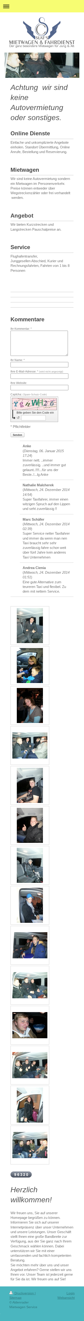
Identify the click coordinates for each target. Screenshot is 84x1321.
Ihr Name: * (17, 360)
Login (70, 1293)
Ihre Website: (18, 383)
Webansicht (66, 1298)
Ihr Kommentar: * (21, 328)
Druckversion (24, 1293)
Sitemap (15, 1298)
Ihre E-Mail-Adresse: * (36, 371)
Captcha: (28, 394)
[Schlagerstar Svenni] (30, 625)
